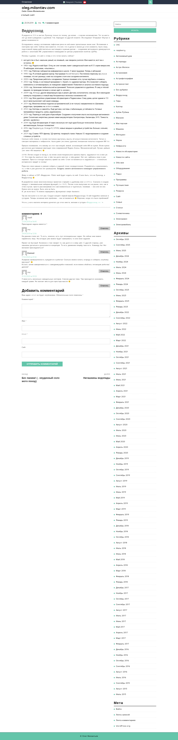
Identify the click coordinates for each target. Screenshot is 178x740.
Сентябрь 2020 (123, 419)
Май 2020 (120, 441)
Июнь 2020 (121, 436)
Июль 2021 (121, 374)
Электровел (121, 219)
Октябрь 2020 (122, 413)
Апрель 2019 (122, 503)
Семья (119, 202)
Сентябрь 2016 (123, 666)
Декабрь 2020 (122, 408)
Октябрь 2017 (122, 599)
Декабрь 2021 (122, 346)
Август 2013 (121, 689)
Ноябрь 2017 (122, 593)
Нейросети (121, 146)
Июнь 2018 (121, 554)
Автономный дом (124, 56)
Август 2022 (121, 323)
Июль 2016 (121, 677)
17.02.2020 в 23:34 (29, 257)
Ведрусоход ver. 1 (94, 202)
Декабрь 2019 (122, 458)
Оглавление (27, 2)
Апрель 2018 (122, 565)
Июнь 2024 (121, 273)
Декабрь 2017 (122, 587)
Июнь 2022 (121, 329)
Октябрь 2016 (122, 660)
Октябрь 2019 (122, 469)
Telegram (69, 2)
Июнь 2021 (121, 380)
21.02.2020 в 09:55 (29, 276)
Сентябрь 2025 (123, 245)
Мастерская (121, 123)
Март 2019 (121, 509)
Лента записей (123, 715)
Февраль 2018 (122, 576)
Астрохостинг (122, 84)
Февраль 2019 (122, 514)
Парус (119, 174)
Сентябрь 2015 (123, 683)
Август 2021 (121, 368)
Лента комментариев (125, 720)
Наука (119, 140)
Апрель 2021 (122, 391)
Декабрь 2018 (122, 526)
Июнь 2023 (121, 295)
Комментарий (28, 299)
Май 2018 (120, 559)
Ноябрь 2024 (122, 262)
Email (25, 334)
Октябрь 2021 (122, 357)
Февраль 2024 (122, 278)
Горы (118, 101)
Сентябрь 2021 (123, 363)
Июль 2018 (121, 548)
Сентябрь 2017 (123, 604)
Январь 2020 (122, 453)
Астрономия (121, 73)
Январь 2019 (122, 520)
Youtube (78, 2)
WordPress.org (123, 726)
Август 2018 (121, 542)
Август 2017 (121, 610)
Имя (24, 321)
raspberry (120, 50)
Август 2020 (122, 424)
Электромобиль (123, 224)
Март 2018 (121, 571)
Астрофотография (124, 78)
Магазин (120, 118)
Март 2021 (121, 396)
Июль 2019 (121, 486)
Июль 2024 (121, 267)
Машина (120, 129)
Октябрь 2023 (122, 290)
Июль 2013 (121, 694)
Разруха (120, 191)
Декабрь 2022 (122, 312)
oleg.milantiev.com (38, 7)
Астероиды (121, 61)
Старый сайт (28, 15)
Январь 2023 (122, 307)
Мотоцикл (120, 135)
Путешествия (122, 185)
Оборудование (123, 168)
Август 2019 (121, 481)
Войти (119, 709)
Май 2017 (120, 627)
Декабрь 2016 (122, 649)
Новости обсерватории (127, 151)
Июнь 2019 (121, 492)
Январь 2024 (122, 284)
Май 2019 (120, 498)
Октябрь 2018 (122, 537)
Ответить (104, 228)
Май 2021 (120, 385)
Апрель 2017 (122, 632)
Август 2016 (121, 672)
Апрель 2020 (122, 447)
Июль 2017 (121, 615)
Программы (121, 179)
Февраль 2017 (122, 644)
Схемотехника (122, 213)
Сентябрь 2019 (123, 475)
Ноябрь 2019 (122, 464)
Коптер (119, 106)
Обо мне (120, 163)
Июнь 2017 (121, 621)
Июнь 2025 (121, 250)
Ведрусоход (121, 95)
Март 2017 (121, 638)
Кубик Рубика (122, 112)
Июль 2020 (121, 430)
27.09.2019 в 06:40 (29, 221)
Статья (119, 207)
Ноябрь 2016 (122, 655)
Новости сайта (123, 157)
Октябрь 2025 (122, 239)
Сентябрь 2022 (123, 318)
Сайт (24, 347)
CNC (118, 45)
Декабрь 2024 (122, 256)
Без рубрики (122, 90)
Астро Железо (122, 67)
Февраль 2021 (122, 402)
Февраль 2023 (122, 301)
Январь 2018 (122, 582)
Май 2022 (120, 335)
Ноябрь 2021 (122, 351)
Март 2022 (121, 340)
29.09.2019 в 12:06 (29, 233)
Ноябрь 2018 (122, 531)
